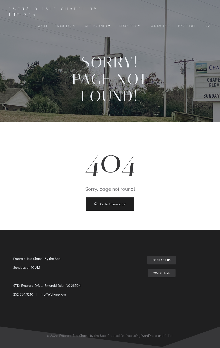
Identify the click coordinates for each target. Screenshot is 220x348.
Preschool (187, 25)
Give (208, 25)
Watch (43, 25)
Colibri (168, 335)
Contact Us (160, 25)
